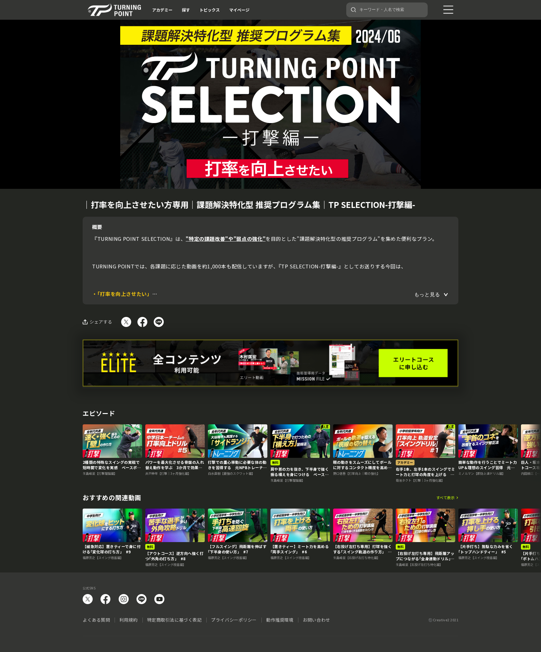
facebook (105, 599)
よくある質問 (96, 620)
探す (186, 10)
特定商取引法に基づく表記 (174, 620)
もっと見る (427, 294)
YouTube (159, 599)
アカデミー (162, 10)
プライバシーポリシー (234, 620)
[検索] (353, 10)
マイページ (239, 10)
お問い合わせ (316, 620)
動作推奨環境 (279, 620)
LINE (142, 599)
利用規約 (128, 620)
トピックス (209, 10)
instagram (124, 599)
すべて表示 (445, 497)
